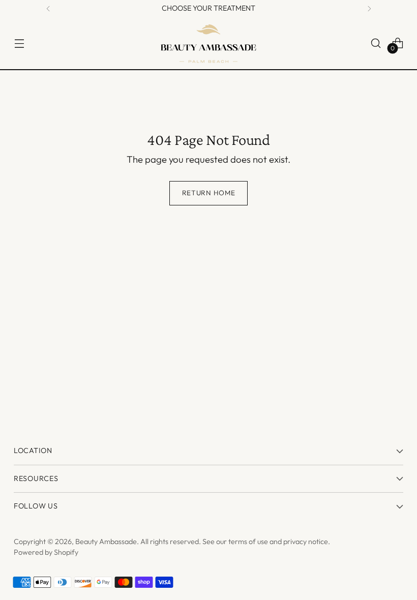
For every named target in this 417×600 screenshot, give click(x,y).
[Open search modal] (376, 43)
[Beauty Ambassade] (208, 43)
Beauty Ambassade (106, 541)
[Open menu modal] (19, 43)
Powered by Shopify (46, 552)
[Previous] (48, 8)
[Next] (369, 8)
